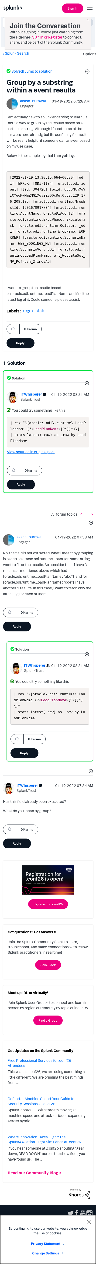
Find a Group (48, 1020)
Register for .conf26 (48, 904)
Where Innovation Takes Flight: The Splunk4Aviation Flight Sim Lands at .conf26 (44, 1139)
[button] (87, 72)
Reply (20, 343)
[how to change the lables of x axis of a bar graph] (82, 514)
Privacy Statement (45, 1244)
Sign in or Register (47, 37)
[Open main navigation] (90, 8)
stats (40, 310)
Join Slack (48, 965)
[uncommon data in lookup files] (91, 514)
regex (28, 310)
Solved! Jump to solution (31, 71)
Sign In (73, 8)
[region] (48, 1239)
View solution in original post (31, 452)
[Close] (89, 1222)
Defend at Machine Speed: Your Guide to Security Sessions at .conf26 (41, 1101)
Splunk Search (17, 53)
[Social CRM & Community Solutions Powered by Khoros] (79, 1193)
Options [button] (88, 54)
